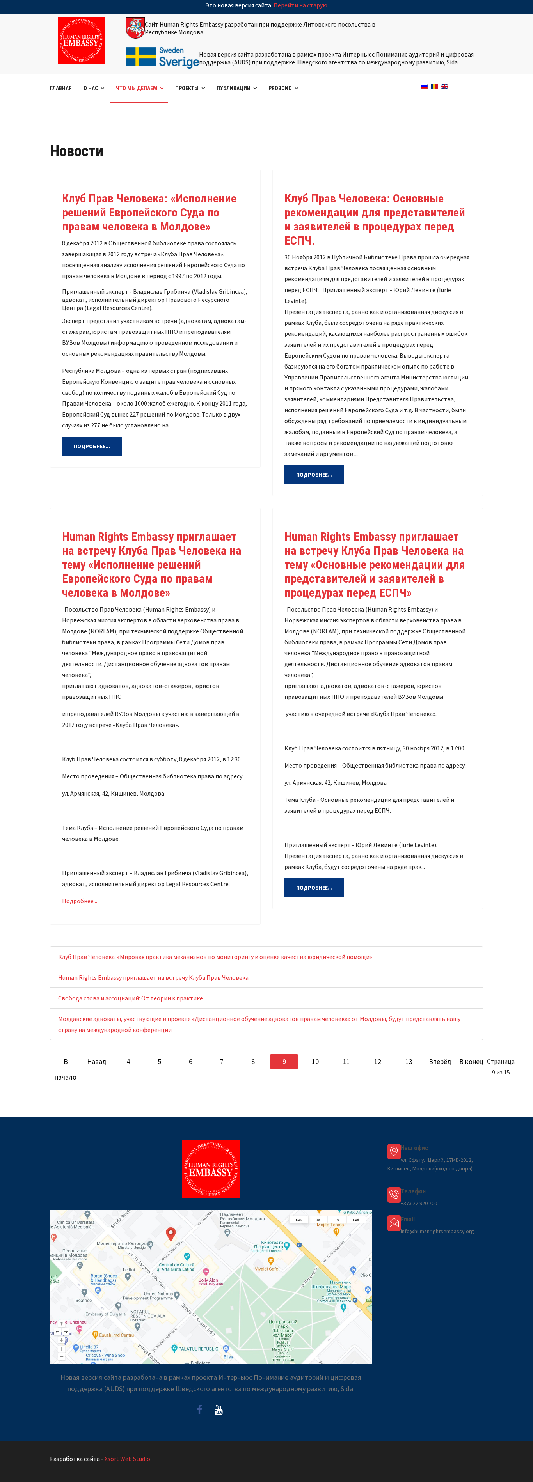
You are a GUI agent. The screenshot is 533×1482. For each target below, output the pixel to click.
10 (315, 1061)
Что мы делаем (136, 88)
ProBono (280, 88)
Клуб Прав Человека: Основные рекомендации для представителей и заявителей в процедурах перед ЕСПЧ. (374, 219)
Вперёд (440, 1061)
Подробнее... (92, 446)
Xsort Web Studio (127, 1458)
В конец (471, 1061)
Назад (97, 1061)
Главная (61, 88)
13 (408, 1061)
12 (377, 1061)
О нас (91, 88)
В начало (65, 1063)
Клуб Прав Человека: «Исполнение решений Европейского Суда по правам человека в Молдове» (149, 212)
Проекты (187, 88)
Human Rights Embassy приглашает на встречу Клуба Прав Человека (153, 977)
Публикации (234, 88)
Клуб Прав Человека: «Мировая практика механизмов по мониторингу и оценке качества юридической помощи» (215, 957)
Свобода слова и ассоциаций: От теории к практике (130, 998)
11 (346, 1061)
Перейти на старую (300, 5)
